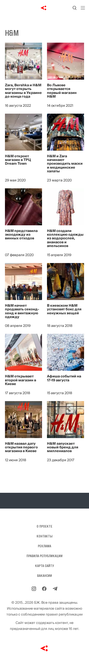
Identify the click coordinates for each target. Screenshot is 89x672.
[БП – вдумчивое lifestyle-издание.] (44, 8)
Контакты (44, 536)
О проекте (44, 526)
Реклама (44, 546)
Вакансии (44, 576)
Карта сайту (44, 566)
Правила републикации (44, 556)
